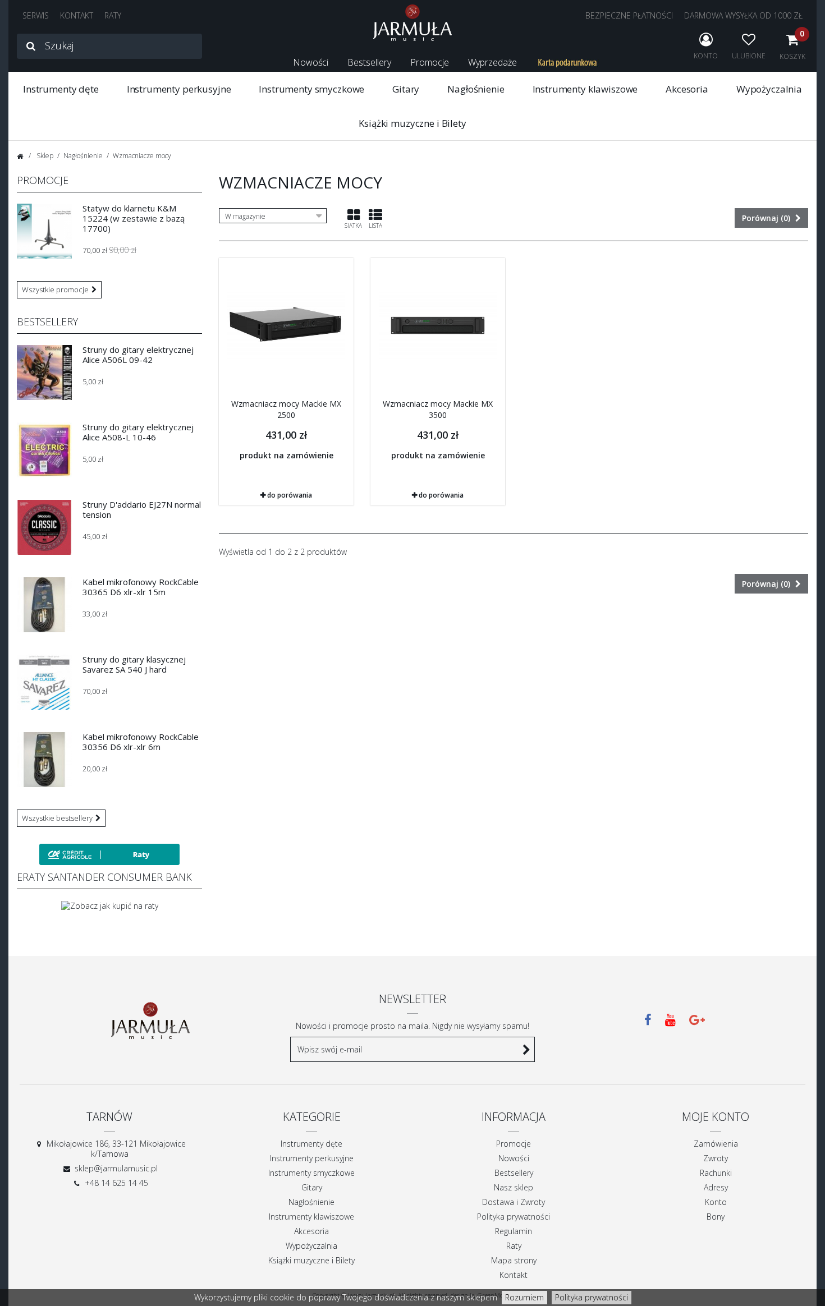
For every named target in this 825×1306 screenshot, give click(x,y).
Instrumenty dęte (61, 88)
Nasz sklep (513, 1187)
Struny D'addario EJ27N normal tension (141, 509)
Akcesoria (687, 88)
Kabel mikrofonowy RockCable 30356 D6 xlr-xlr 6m (140, 741)
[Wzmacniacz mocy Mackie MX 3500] (437, 325)
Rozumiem (524, 1297)
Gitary (405, 88)
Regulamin (513, 1231)
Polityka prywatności (591, 1297)
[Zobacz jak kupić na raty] (109, 905)
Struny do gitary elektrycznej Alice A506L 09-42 (138, 354)
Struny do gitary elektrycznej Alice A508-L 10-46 (138, 432)
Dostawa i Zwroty (513, 1202)
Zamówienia (716, 1143)
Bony (716, 1216)
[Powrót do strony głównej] (20, 156)
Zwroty (715, 1158)
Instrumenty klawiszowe (585, 88)
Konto (716, 1202)
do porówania (289, 495)
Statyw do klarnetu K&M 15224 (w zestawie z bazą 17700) (133, 218)
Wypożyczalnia (769, 88)
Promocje (429, 62)
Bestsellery (369, 62)
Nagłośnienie (475, 88)
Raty (513, 1245)
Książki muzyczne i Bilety (412, 123)
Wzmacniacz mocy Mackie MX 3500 (438, 409)
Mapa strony (514, 1260)
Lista (375, 225)
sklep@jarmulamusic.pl (116, 1168)
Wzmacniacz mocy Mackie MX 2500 (286, 409)
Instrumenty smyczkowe (311, 88)
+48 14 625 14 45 (116, 1183)
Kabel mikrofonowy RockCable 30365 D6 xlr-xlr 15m (140, 586)
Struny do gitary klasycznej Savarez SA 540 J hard (134, 664)
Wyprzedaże (492, 62)
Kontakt (513, 1275)
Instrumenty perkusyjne (179, 88)
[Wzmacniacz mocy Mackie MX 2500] (286, 325)
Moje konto (715, 1116)
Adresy (716, 1187)
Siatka (353, 225)
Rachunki (716, 1172)
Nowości (310, 62)
